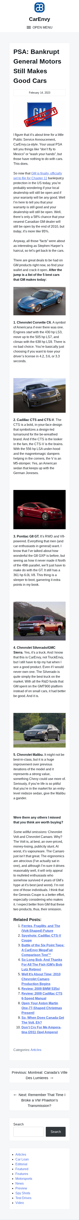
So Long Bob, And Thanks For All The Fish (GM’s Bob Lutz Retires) (41, 964)
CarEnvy (39, 19)
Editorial (21, 1164)
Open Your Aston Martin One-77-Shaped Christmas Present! (41, 1008)
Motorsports (23, 1178)
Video (19, 1203)
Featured (21, 1169)
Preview (21, 1188)
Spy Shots (22, 1193)
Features (21, 1174)
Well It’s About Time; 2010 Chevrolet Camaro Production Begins (41, 979)
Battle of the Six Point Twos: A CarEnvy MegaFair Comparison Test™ (42, 950)
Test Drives (23, 1198)
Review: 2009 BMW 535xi (40, 988)
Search (18, 1124)
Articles (36, 1050)
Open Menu (42, 27)
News (19, 1183)
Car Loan (22, 1159)
